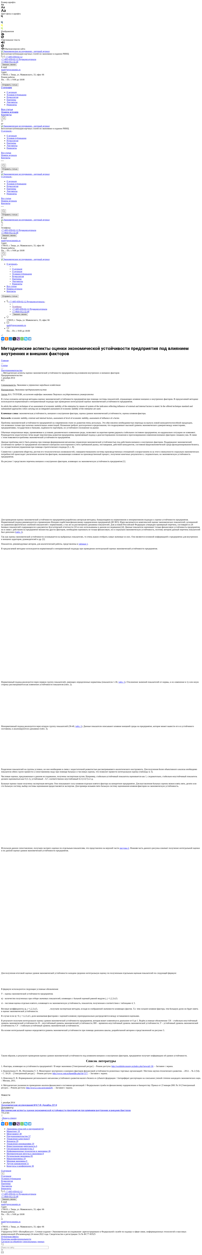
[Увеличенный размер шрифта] (3, 11)
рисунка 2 (124, 848)
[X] (14, 338)
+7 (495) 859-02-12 (13, 57)
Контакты (6, 114)
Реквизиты (12, 105)
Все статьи (7, 109)
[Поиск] (3, 118)
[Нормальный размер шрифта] (3, 7)
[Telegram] (29, 338)
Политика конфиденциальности (16, 1239)
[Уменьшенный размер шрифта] (2, 5)
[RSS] (2, 341)
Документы (12, 102)
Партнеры (11, 100)
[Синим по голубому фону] (2, 23)
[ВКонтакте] (2, 338)
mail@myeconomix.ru (10, 69)
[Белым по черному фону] (2, 20)
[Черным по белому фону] (2, 17)
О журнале (6, 87)
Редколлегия (12, 97)
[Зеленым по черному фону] (2, 29)
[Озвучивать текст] (3, 43)
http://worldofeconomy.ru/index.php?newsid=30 (132, 1066)
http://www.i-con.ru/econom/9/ (39, 1088)
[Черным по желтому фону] (2, 26)
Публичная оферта (10, 1236)
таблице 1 (83, 544)
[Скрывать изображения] (2, 37)
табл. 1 (19, 532)
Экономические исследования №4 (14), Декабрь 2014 (29, 1105)
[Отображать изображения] (2, 34)
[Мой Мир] (10, 338)
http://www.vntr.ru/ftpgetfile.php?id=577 (70, 1073)
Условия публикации (16, 95)
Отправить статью (9, 85)
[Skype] (25, 338)
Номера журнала (9, 112)
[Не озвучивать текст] (2, 46)
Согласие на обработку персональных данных (22, 1241)
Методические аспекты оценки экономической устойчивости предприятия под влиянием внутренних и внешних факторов (66, 1110)
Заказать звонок (9, 65)
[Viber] (18, 338)
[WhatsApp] (22, 338)
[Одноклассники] (6, 338)
